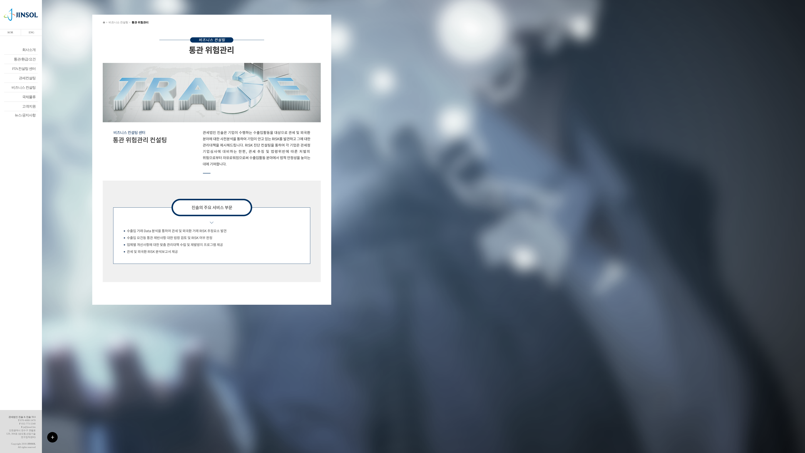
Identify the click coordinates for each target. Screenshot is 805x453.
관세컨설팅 (27, 78)
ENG (31, 32)
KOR (10, 32)
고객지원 (29, 106)
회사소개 (29, 50)
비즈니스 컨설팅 (24, 88)
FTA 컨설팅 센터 (24, 69)
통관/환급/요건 (25, 59)
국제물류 (29, 97)
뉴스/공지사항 (25, 115)
